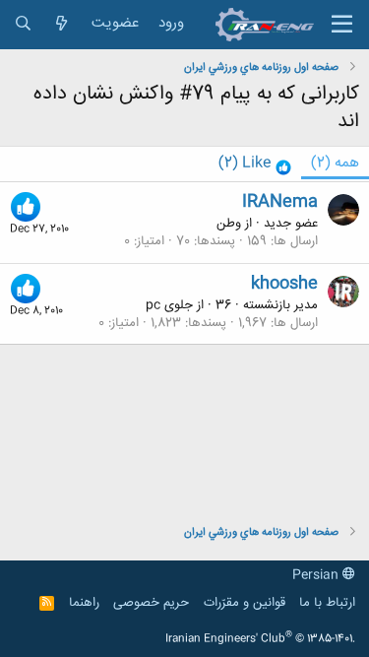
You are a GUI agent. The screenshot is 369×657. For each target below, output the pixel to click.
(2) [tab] (335, 163)
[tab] (255, 164)
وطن (228, 223)
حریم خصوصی (151, 603)
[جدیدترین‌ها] (61, 24)
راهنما (84, 603)
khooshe (284, 283)
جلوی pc (169, 305)
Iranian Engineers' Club (260, 639)
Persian (317, 575)
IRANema (280, 202)
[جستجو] (23, 24)
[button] (342, 24)
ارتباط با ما (327, 603)
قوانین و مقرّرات (244, 603)
